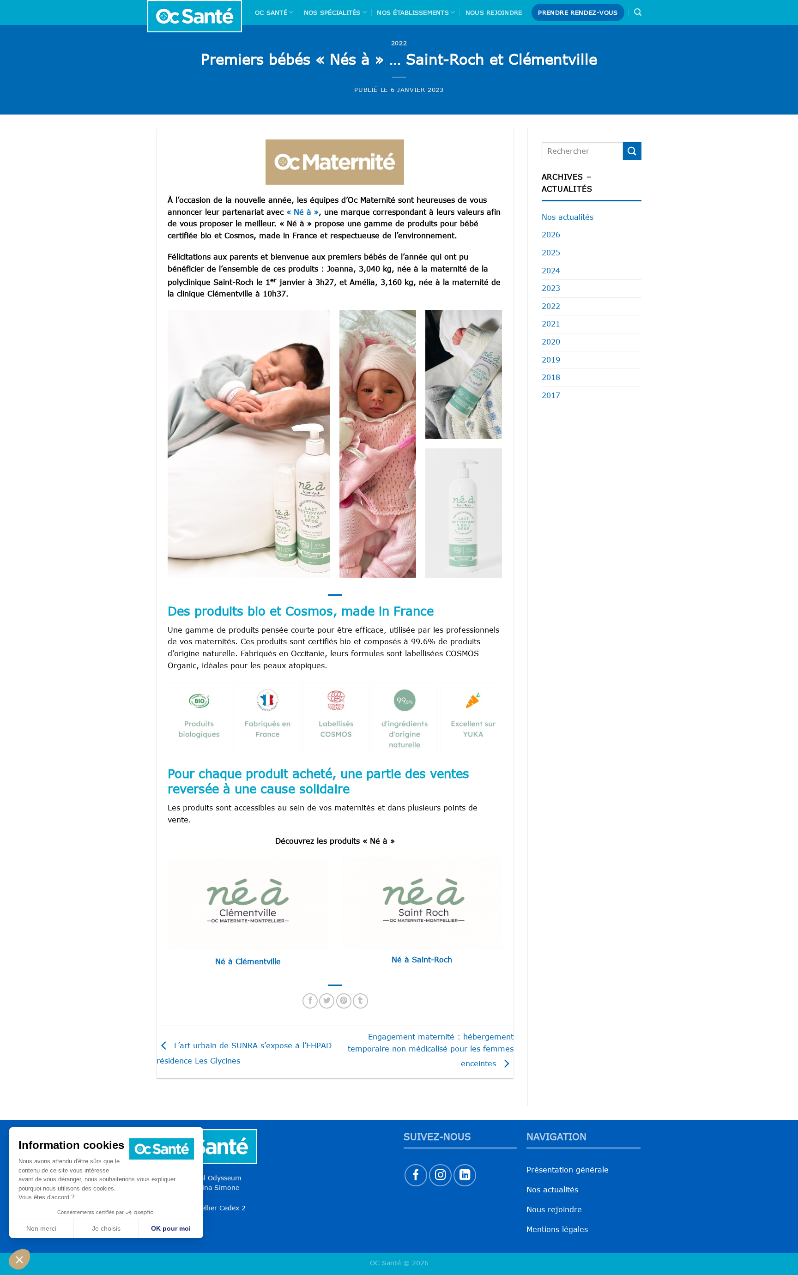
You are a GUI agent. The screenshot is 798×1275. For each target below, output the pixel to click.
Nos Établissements (413, 12)
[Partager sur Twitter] (326, 1001)
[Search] (637, 12)
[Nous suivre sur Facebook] (416, 1175)
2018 (551, 377)
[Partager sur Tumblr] (360, 1001)
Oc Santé (271, 12)
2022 (399, 43)
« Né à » (301, 212)
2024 (551, 270)
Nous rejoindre (494, 12)
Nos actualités (567, 217)
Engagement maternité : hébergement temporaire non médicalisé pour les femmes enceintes (431, 1050)
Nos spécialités (332, 12)
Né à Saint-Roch (422, 959)
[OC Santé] (194, 16)
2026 (551, 234)
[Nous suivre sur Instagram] (440, 1175)
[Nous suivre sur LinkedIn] (464, 1175)
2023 (551, 288)
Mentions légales (557, 1229)
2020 (551, 342)
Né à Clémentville (248, 961)
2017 (551, 395)
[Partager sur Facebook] (310, 1001)
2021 (551, 324)
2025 (551, 252)
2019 (551, 360)
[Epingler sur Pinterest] (343, 1001)
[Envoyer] (632, 151)
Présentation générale (567, 1170)
